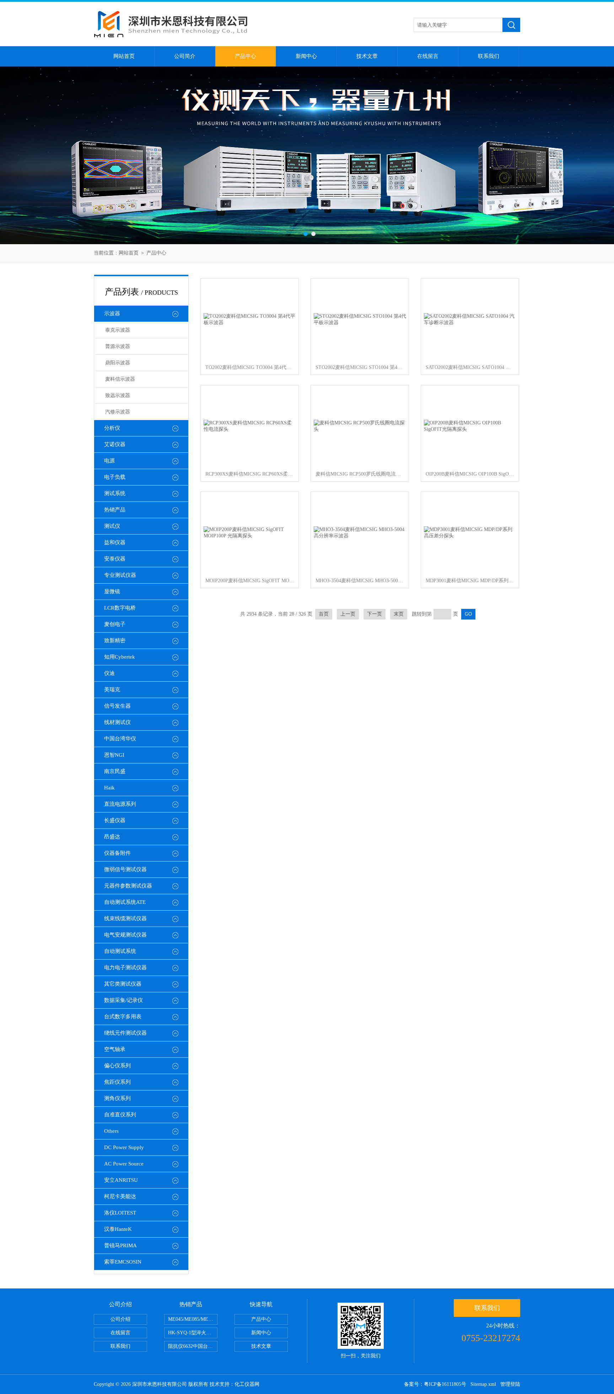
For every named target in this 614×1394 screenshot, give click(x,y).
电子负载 (114, 477)
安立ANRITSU (121, 1180)
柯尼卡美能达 (120, 1196)
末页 (399, 614)
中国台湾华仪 (120, 738)
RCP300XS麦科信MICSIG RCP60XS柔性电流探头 (249, 474)
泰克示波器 (117, 330)
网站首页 (124, 56)
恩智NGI (114, 755)
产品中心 (245, 56)
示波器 (112, 313)
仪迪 (109, 673)
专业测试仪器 (120, 575)
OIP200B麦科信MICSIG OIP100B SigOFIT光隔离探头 (470, 474)
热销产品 (114, 510)
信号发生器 (117, 706)
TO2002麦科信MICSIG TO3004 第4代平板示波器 (249, 367)
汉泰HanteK (118, 1229)
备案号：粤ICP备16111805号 (435, 1384)
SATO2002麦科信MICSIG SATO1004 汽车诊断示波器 (470, 367)
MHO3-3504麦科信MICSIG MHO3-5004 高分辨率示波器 (360, 580)
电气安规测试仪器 (125, 935)
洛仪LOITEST (120, 1213)
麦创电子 (114, 624)
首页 (324, 614)
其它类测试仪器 (122, 984)
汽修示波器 (117, 411)
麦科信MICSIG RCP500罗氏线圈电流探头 (360, 474)
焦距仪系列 (117, 1082)
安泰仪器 (114, 559)
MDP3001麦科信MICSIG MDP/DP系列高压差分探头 (470, 580)
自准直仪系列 (120, 1114)
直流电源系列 (120, 804)
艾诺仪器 (114, 444)
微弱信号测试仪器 (125, 869)
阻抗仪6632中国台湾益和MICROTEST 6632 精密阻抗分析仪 (192, 1346)
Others (111, 1131)
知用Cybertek (119, 657)
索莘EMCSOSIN (122, 1262)
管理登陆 (510, 1384)
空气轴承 (114, 1049)
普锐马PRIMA (120, 1245)
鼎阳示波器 (117, 362)
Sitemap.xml (483, 1384)
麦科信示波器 (120, 379)
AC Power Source (124, 1164)
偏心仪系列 (117, 1065)
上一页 (347, 614)
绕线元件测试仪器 (125, 1033)
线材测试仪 (117, 722)
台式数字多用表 (122, 1016)
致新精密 (114, 640)
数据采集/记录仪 (123, 1000)
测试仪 (112, 526)
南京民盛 (114, 771)
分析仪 (112, 428)
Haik (109, 787)
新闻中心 (306, 56)
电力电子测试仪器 (125, 967)
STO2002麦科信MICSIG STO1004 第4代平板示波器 (360, 367)
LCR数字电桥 (120, 608)
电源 (109, 460)
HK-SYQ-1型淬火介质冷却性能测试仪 (192, 1332)
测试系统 (114, 493)
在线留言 (427, 56)
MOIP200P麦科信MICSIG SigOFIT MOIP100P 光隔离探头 (249, 580)
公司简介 (184, 56)
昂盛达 (112, 837)
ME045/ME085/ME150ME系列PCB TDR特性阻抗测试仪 (192, 1319)
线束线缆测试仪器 (125, 918)
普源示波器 (117, 346)
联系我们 (488, 56)
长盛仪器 (114, 820)
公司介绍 (120, 1319)
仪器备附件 (117, 853)
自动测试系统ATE (125, 902)
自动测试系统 (120, 951)
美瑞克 (112, 689)
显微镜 (112, 591)
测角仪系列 (117, 1098)
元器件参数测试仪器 (128, 886)
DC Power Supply (124, 1147)
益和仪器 (114, 542)
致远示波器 (117, 395)
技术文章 (367, 56)
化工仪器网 (247, 1384)
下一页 (374, 614)
